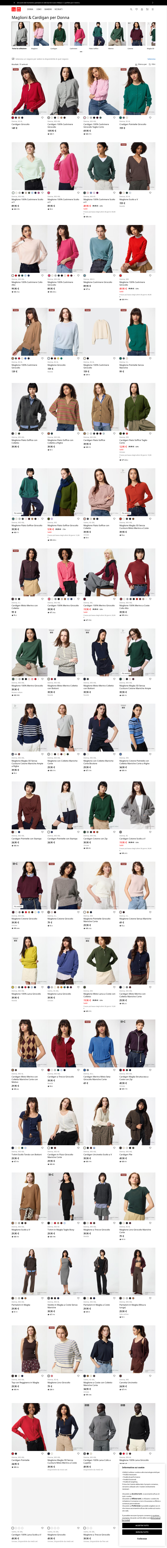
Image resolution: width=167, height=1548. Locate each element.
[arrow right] (152, 37)
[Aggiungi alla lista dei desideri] (42, 117)
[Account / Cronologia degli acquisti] (142, 9)
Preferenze (142, 1538)
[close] (14, 2)
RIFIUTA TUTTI (142, 1532)
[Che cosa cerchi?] (131, 9)
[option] (21, 35)
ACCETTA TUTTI (142, 1525)
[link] (86, 2)
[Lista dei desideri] (136, 9)
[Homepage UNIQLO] (16, 9)
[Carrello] (147, 9)
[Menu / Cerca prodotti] (152, 9)
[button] (30, 91)
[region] (142, 1505)
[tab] (30, 9)
